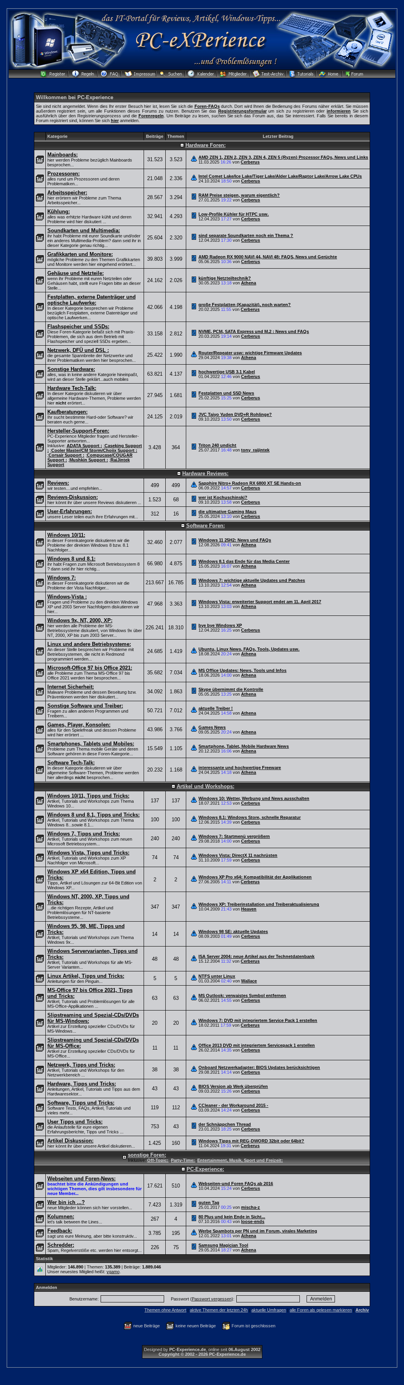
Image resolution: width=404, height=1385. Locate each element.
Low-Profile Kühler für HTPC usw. (233, 214)
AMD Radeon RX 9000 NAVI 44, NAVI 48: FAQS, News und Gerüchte (267, 256)
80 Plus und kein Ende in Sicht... (231, 1216)
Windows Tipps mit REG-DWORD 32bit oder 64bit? (251, 1140)
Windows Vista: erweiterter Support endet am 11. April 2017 (259, 601)
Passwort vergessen (212, 1299)
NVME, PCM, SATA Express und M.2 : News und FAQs (253, 331)
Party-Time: (183, 1160)
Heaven (248, 909)
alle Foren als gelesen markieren (321, 1310)
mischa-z (250, 1207)
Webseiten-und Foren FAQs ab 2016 (235, 1183)
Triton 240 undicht (217, 445)
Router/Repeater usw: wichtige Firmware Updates (250, 352)
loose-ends (252, 1221)
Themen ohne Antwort (165, 1310)
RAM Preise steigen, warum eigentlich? (239, 195)
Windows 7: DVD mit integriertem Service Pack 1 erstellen (257, 1020)
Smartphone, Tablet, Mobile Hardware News (243, 746)
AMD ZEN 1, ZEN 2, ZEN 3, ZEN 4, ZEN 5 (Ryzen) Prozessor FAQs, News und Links (283, 157)
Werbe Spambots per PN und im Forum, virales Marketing (257, 1231)
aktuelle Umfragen (268, 1310)
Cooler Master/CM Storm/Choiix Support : (94, 450)
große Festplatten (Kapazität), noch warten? (244, 304)
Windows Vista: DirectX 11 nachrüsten (237, 855)
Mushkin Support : (88, 459)
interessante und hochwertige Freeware (239, 767)
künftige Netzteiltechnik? (224, 278)
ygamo (113, 1271)
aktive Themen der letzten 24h (219, 1310)
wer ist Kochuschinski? (222, 497)
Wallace (249, 981)
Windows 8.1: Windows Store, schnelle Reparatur (249, 817)
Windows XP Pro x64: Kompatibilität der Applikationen (255, 877)
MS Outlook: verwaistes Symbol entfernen (242, 995)
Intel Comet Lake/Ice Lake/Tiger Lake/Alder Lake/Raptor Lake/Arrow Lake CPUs (280, 176)
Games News (212, 727)
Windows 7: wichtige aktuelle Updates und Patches (251, 580)
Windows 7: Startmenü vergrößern (234, 836)
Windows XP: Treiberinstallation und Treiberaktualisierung (258, 904)
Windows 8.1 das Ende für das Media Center (244, 561)
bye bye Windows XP (220, 625)
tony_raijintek (255, 450)
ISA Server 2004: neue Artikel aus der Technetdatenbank (256, 956)
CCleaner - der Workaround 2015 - (233, 1105)
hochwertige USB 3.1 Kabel (226, 371)
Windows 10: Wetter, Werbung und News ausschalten (253, 798)
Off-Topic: (157, 1160)
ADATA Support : (84, 445)
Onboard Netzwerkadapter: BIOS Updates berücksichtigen (259, 1067)
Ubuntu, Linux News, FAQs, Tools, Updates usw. (248, 649)
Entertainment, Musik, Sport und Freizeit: (240, 1160)
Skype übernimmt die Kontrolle (230, 689)
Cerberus (250, 162)
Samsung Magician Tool (223, 1245)
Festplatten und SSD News (226, 393)
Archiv (362, 1310)
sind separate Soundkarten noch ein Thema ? (245, 235)
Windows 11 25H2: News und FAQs (234, 540)
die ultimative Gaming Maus (227, 511)
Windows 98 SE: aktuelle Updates (233, 931)
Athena (248, 282)
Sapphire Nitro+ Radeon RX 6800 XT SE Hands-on (249, 483)
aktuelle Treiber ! (215, 708)
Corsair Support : (66, 455)
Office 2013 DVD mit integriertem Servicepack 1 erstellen (256, 1045)
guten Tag (208, 1202)
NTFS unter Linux (216, 976)
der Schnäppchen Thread (224, 1124)
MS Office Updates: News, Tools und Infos (242, 670)
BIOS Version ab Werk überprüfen (233, 1086)
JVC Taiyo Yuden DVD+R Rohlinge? (235, 414)
